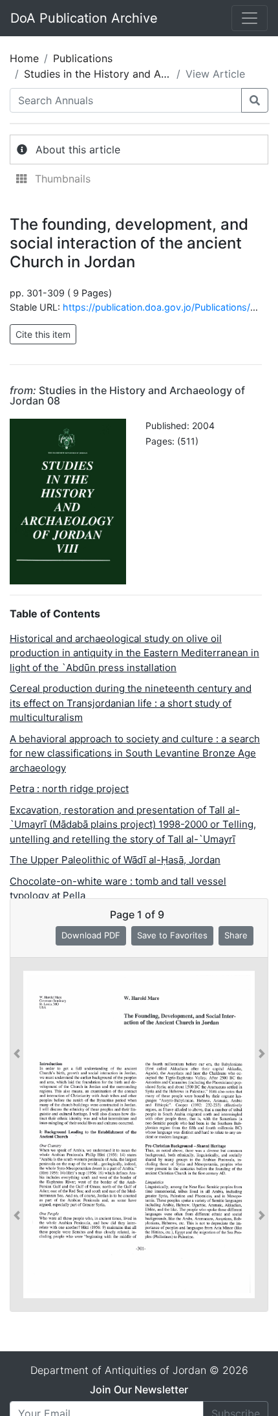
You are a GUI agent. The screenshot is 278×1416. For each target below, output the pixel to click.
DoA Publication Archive (84, 18)
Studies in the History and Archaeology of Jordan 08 (127, 395)
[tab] (139, 149)
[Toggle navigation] (249, 18)
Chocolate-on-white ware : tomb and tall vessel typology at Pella (118, 888)
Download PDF (90, 935)
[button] (16, 1135)
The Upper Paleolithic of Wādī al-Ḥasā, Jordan (115, 860)
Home (24, 58)
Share (236, 935)
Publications (82, 58)
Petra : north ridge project (69, 788)
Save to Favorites (172, 935)
